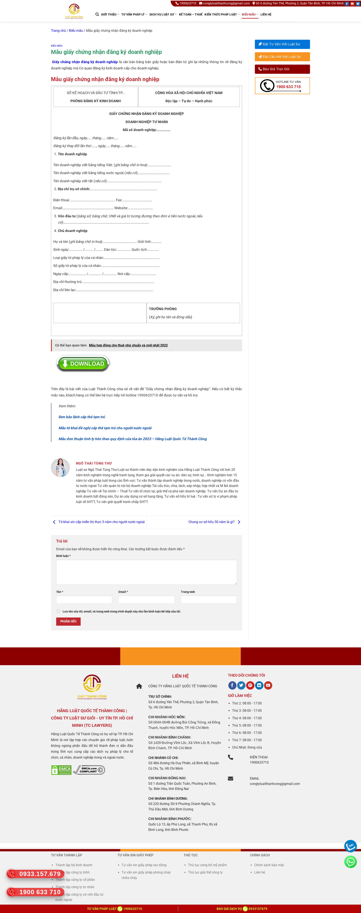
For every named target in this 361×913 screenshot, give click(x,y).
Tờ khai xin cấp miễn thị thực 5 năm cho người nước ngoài (101, 522)
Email (123, 592)
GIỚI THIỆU (109, 14)
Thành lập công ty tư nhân (75, 887)
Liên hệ (266, 14)
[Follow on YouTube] (352, 4)
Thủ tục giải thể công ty (206, 872)
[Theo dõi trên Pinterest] (250, 685)
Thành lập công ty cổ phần (75, 880)
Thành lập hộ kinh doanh (73, 865)
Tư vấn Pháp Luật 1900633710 (114, 909)
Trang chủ (58, 31)
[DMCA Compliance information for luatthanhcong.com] (89, 770)
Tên (59, 592)
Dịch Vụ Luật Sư (162, 14)
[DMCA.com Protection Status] (61, 770)
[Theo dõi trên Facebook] (232, 685)
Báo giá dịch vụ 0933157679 (242, 909)
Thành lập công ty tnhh (72, 872)
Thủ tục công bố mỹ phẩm (207, 865)
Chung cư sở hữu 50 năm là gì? (211, 522)
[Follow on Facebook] (347, 4)
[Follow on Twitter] (358, 4)
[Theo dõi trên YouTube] (268, 685)
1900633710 (188, 3)
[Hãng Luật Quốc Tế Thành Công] (76, 16)
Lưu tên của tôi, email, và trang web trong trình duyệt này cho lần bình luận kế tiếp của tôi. (122, 611)
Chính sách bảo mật (269, 865)
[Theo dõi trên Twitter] (241, 685)
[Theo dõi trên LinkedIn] (259, 685)
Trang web (188, 592)
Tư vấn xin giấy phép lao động (144, 865)
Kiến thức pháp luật (221, 14)
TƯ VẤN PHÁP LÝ (133, 14)
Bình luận (63, 556)
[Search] (97, 14)
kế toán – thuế (191, 14)
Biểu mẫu (248, 14)
